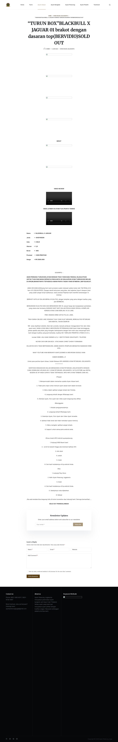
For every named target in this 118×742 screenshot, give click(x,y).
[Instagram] (13, 738)
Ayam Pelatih (84, 5)
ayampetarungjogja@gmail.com (16, 609)
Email (52, 549)
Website (74, 549)
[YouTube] (17, 738)
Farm (31, 5)
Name (30, 549)
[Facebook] (6, 738)
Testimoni (97, 5)
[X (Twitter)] (10, 738)
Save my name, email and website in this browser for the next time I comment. (50, 571)
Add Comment (33, 555)
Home (22, 5)
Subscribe (78, 524)
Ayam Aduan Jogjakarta (67, 49)
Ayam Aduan (42, 5)
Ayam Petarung (70, 5)
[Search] (109, 4)
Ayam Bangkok (55, 5)
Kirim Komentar (33, 576)
